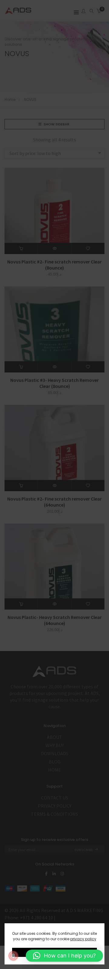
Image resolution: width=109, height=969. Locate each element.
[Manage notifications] (13, 956)
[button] (64, 956)
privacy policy (83, 938)
